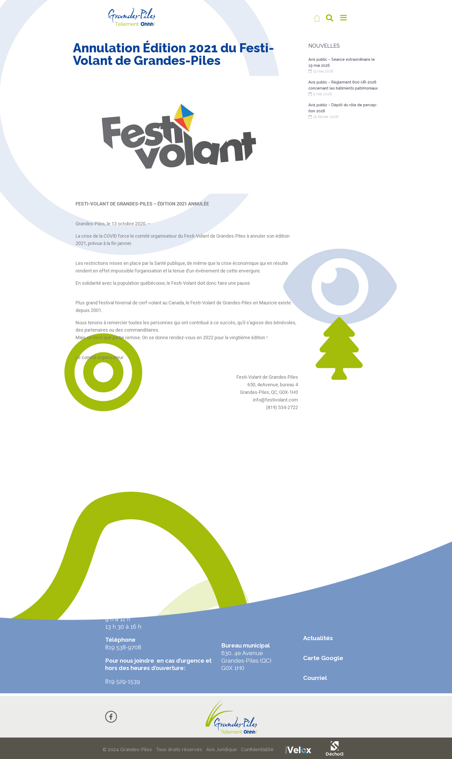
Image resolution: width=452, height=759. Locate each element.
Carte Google (323, 657)
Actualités (318, 637)
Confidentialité (257, 749)
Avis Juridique (221, 749)
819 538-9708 (123, 647)
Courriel (315, 677)
